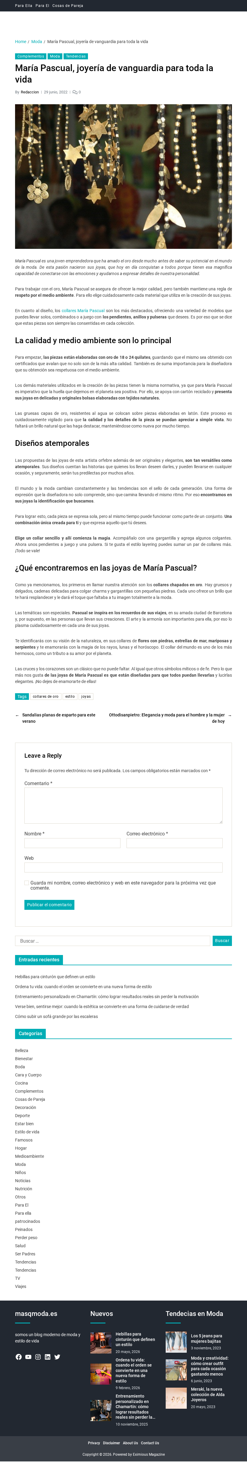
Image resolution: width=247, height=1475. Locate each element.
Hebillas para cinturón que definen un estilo (55, 976)
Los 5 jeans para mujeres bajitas (206, 1338)
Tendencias (76, 56)
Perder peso (26, 1237)
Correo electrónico (147, 834)
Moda (55, 56)
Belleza (21, 1050)
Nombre (34, 834)
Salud (20, 1245)
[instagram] (38, 1357)
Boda (20, 1066)
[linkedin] (47, 1357)
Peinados (24, 1229)
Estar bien (24, 1123)
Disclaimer (111, 1443)
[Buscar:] (111, 942)
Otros (20, 1197)
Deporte (22, 1115)
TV (17, 1278)
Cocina (21, 1083)
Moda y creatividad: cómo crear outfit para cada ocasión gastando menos (210, 1366)
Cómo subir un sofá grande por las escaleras (56, 1016)
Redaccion (30, 92)
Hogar (21, 1148)
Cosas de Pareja (67, 6)
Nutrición (23, 1188)
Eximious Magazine (149, 1454)
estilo (70, 696)
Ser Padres (25, 1253)
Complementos (30, 56)
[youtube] (28, 1357)
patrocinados (27, 1221)
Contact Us (150, 1443)
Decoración (25, 1107)
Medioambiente (29, 1156)
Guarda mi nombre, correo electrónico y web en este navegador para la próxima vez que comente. (123, 885)
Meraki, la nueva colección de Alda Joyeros (208, 1394)
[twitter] (57, 1357)
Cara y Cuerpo (28, 1075)
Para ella (23, 1213)
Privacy (94, 1443)
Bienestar (24, 1058)
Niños (20, 1172)
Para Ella (24, 6)
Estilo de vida (27, 1131)
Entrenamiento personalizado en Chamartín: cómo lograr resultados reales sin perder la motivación (107, 996)
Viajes (20, 1286)
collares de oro (46, 696)
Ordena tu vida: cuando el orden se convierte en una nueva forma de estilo (83, 986)
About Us (130, 1443)
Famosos (24, 1140)
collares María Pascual (83, 310)
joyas (86, 696)
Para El (42, 6)
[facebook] (18, 1357)
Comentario (38, 783)
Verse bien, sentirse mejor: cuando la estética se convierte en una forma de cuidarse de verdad (102, 1006)
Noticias (22, 1180)
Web (29, 858)
